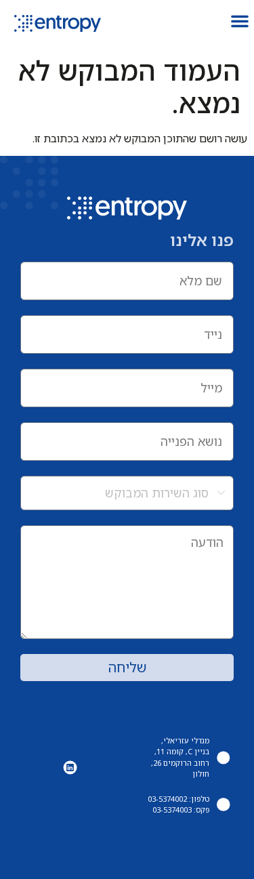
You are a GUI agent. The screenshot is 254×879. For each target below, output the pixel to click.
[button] (240, 21)
